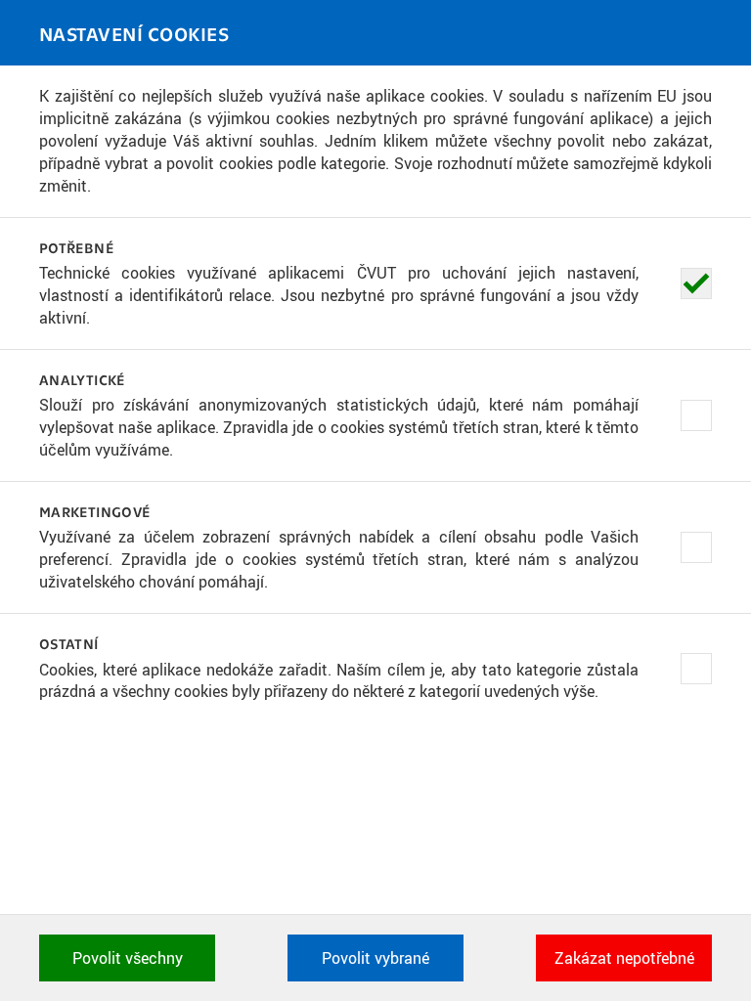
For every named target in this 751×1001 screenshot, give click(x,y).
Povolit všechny (127, 958)
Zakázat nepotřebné (624, 958)
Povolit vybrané (375, 958)
